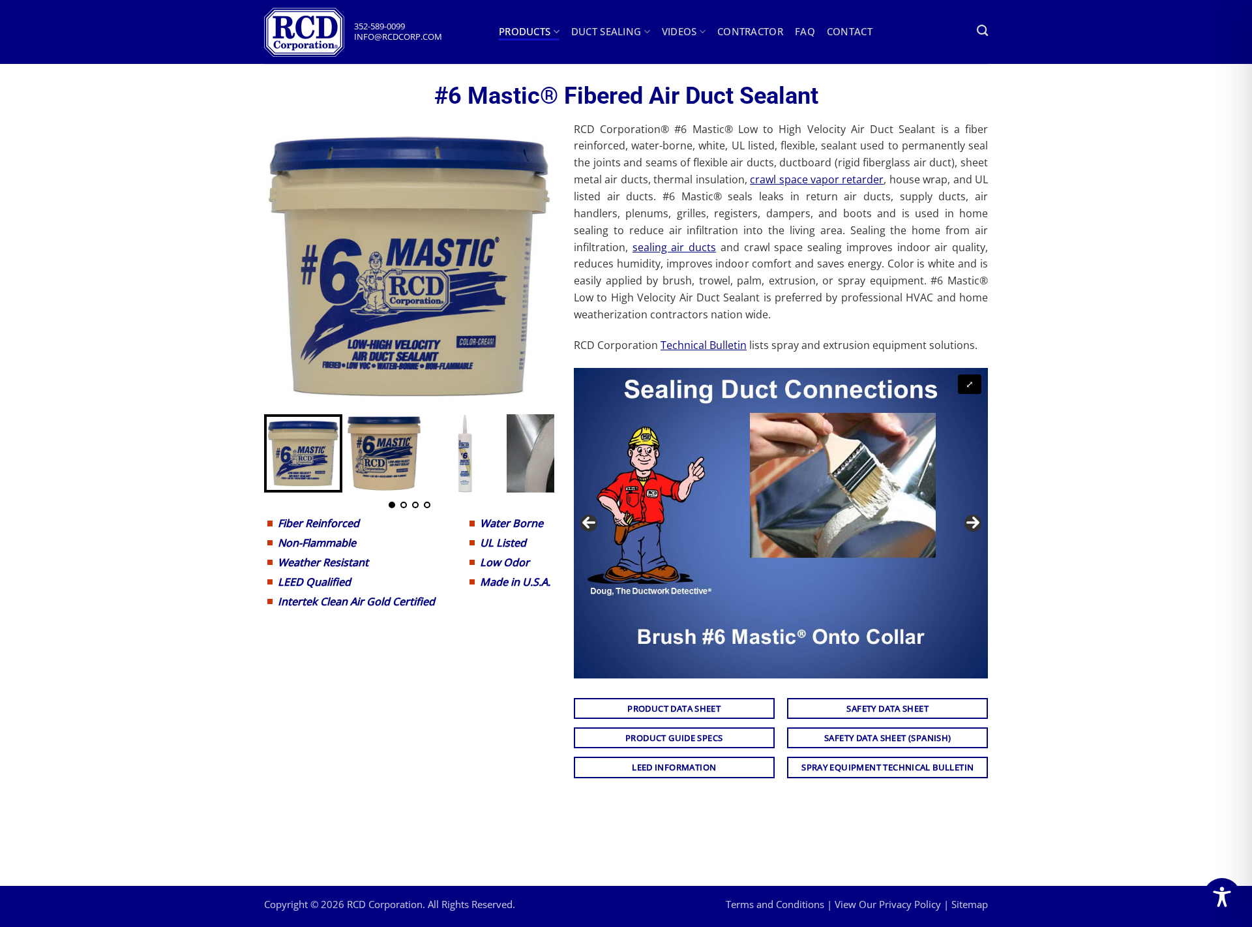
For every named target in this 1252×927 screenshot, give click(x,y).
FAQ (805, 31)
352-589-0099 (379, 26)
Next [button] (972, 523)
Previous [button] (588, 523)
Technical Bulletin (704, 345)
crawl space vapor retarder (817, 179)
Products (524, 31)
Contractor (750, 31)
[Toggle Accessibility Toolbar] (1222, 897)
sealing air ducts (674, 247)
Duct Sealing (606, 31)
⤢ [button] (970, 384)
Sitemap (969, 904)
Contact (849, 31)
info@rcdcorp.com (398, 37)
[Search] (982, 31)
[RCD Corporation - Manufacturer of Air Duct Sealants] (309, 32)
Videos (679, 31)
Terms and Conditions (775, 904)
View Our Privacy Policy (888, 904)
